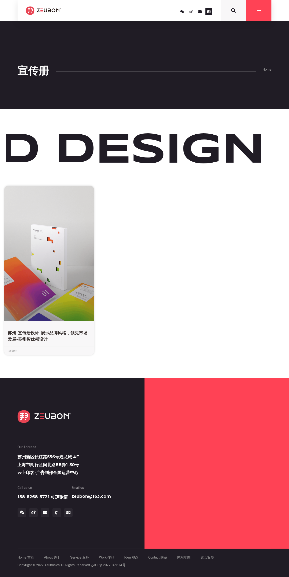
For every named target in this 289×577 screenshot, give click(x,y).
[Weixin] (182, 11)
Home (267, 69)
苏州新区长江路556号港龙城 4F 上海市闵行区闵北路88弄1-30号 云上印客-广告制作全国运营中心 (48, 464)
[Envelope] (200, 11)
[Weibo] (191, 11)
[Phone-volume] (56, 512)
